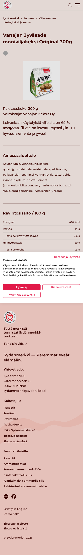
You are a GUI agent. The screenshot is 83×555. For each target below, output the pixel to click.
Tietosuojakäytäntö (67, 256)
